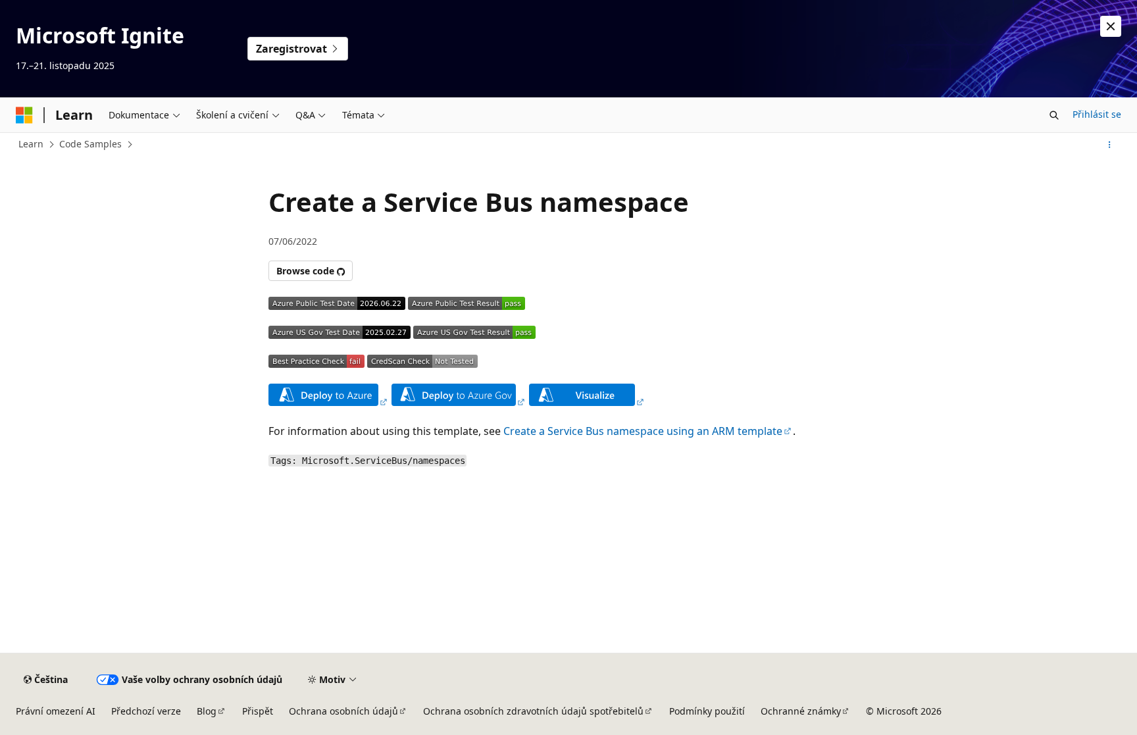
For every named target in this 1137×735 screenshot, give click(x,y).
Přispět (257, 711)
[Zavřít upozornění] (1110, 26)
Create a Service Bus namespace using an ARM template (642, 431)
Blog (206, 711)
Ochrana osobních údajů (343, 711)
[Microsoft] (24, 115)
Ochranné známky (801, 711)
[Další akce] (1109, 144)
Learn (30, 144)
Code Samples (90, 144)
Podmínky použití (707, 711)
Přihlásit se (1097, 114)
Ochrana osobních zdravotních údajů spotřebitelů (533, 711)
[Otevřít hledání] (1054, 115)
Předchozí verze (146, 711)
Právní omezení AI (55, 711)
